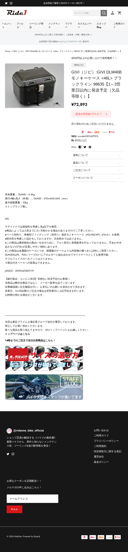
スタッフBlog (101, 25)
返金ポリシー (101, 462)
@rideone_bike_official (28, 430)
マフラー (68, 25)
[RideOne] (17, 14)
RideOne (18, 536)
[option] (34, 85)
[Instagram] (11, 3)
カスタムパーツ (85, 25)
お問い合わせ (101, 430)
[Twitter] (6, 3)
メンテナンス (54, 25)
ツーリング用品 (36, 25)
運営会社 (99, 456)
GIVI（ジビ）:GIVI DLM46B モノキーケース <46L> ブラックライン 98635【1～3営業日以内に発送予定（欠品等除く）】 (67, 51)
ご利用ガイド (119, 25)
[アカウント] (112, 13)
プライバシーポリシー (106, 441)
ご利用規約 (100, 446)
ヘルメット (7, 25)
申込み (14, 509)
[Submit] (104, 13)
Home (7, 51)
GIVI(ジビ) (80, 140)
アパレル (20, 25)
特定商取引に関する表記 (107, 451)
